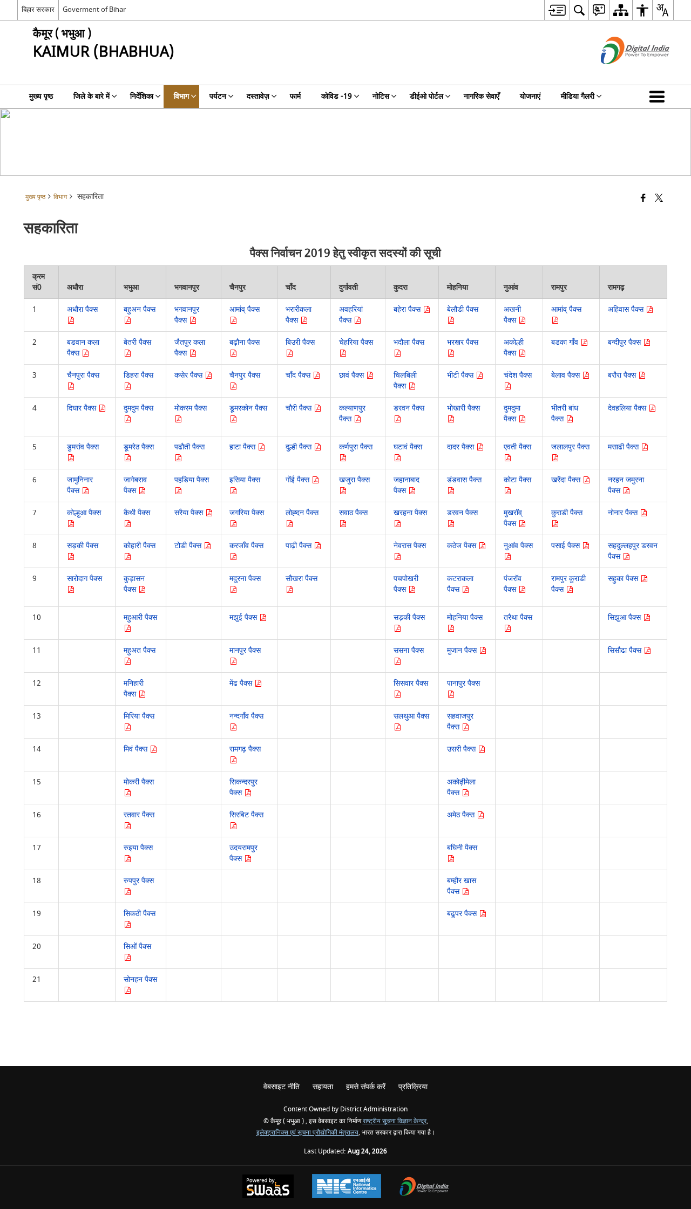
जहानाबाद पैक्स (406, 485)
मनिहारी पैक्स (134, 689)
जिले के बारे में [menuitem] (91, 96)
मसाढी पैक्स (624, 447)
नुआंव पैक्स (518, 545)
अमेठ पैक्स (462, 815)
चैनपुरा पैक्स (83, 375)
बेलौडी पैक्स (462, 309)
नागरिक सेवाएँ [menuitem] (481, 96)
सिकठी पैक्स (139, 913)
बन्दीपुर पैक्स (625, 342)
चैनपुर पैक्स (244, 375)
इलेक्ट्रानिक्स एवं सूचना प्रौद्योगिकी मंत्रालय (307, 1132)
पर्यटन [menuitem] (217, 96)
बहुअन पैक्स (139, 309)
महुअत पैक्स (139, 650)
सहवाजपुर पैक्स (460, 722)
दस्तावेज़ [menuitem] (258, 96)
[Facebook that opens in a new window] (643, 198)
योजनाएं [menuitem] (530, 96)
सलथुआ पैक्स (411, 716)
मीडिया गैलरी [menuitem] (577, 96)
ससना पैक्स (409, 650)
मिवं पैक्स (137, 749)
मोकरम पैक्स (190, 408)
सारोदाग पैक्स (84, 578)
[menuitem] (557, 10)
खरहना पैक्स (410, 512)
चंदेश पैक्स (518, 375)
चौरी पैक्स (300, 408)
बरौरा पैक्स (623, 375)
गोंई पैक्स (298, 480)
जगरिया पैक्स (246, 512)
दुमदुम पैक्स (138, 408)
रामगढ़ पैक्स (245, 749)
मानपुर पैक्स (245, 650)
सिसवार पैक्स (411, 683)
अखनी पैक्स (512, 315)
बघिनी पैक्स (462, 847)
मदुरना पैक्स (245, 578)
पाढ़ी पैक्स (300, 545)
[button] (659, 96)
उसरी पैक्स (462, 749)
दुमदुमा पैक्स (512, 413)
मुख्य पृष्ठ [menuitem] (41, 96)
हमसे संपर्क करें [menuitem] (365, 1086)
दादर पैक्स (461, 447)
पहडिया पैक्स (191, 480)
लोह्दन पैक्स (302, 512)
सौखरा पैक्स (301, 578)
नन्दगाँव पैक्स (246, 716)
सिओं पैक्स (137, 946)
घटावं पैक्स (408, 447)
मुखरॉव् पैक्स (513, 518)
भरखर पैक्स (462, 342)
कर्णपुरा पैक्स (355, 447)
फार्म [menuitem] (295, 96)
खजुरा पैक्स (354, 480)
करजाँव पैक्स (246, 545)
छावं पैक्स (352, 375)
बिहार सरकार (38, 9)
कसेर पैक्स (189, 375)
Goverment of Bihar (94, 9)
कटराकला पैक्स (460, 584)
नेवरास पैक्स (410, 545)
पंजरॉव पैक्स (512, 584)
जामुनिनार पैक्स (80, 485)
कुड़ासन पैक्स (134, 584)
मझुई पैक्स (244, 617)
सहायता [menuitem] (323, 1086)
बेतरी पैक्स (137, 342)
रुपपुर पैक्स (139, 880)
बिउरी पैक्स (300, 342)
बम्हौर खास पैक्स (461, 886)
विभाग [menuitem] (181, 96)
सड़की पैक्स (82, 545)
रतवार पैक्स (139, 815)
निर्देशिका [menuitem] (141, 96)
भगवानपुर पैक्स (186, 315)
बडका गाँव (565, 342)
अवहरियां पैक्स (351, 315)
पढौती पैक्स (189, 447)
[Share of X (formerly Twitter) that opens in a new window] (659, 198)
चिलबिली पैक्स (405, 381)
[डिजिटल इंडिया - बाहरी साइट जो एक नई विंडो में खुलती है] (621, 73)
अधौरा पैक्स (82, 309)
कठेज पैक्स (462, 545)
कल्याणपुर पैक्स (352, 413)
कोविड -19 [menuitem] (336, 96)
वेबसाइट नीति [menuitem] (281, 1086)
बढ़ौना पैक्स (244, 342)
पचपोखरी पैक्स (406, 584)
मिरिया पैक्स (139, 716)
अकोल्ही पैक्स (514, 348)
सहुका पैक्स (624, 578)
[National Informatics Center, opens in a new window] (346, 1187)
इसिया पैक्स (244, 480)
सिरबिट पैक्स (246, 815)
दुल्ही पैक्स (300, 447)
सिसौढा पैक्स (625, 650)
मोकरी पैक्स (139, 782)
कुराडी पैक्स (566, 512)
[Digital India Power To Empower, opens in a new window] (424, 1187)
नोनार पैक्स (624, 512)
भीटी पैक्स (461, 375)
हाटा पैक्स (243, 447)
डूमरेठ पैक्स (139, 447)
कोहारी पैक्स (139, 545)
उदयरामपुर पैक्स (243, 853)
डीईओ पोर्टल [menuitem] (426, 96)
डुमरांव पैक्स (83, 447)
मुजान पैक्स (463, 650)
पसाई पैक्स (566, 545)
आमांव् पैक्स (244, 309)
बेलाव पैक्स (566, 375)
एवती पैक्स (517, 447)
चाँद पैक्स (299, 375)
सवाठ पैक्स (353, 512)
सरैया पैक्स (189, 512)
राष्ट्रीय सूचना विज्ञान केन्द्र (394, 1121)
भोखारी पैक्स (463, 408)
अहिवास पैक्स (627, 309)
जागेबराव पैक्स (135, 485)
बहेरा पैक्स (408, 309)
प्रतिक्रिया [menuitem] (413, 1086)
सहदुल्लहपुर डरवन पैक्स (633, 551)
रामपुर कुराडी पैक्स (568, 584)
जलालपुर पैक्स (570, 447)
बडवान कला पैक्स (83, 348)
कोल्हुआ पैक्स (84, 512)
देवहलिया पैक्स (628, 408)
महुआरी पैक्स (140, 617)
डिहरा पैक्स (138, 375)
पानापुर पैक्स (463, 683)
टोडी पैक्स (189, 545)
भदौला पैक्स (409, 342)
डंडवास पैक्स (464, 480)
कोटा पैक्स (517, 480)
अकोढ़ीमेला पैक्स (461, 787)
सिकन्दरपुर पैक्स (243, 787)
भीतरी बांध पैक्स (564, 413)
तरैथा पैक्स (518, 617)
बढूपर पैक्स (463, 913)
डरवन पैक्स (409, 408)
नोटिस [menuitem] (380, 96)
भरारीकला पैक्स (298, 315)
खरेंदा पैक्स (566, 480)
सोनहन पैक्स (140, 979)
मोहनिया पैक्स (465, 617)
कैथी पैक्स (137, 512)
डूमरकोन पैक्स (248, 408)
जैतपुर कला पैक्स (189, 348)
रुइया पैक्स (138, 847)
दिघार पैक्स (82, 408)
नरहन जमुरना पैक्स (626, 485)
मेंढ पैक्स (241, 683)
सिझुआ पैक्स (625, 617)
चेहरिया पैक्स (356, 342)
